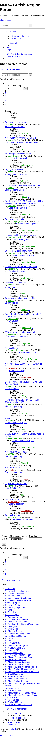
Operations (10, 287)
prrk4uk (11, 404)
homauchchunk (14, 517)
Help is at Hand (12, 499)
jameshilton (13, 319)
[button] (5, 83)
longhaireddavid (15, 237)
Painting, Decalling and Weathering (23, 142)
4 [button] (5, 98)
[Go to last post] (29, 133)
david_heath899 (15, 438)
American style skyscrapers (17, 122)
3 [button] (5, 95)
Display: (5, 536)
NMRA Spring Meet (13, 468)
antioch (11, 285)
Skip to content (6, 20)
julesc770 (12, 206)
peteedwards (13, 156)
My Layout (13, 321)
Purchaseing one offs (14, 219)
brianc (10, 486)
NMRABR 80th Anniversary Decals (20, 138)
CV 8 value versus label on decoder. (21, 332)
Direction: (6, 539)
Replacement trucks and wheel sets (20, 235)
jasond (11, 420)
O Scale (8, 418)
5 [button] (5, 100)
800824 (11, 454)
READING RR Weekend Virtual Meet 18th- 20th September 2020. (24, 401)
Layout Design (11, 303)
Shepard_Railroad (16, 350)
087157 (11, 172)
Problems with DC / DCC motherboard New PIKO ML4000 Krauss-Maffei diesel (24, 202)
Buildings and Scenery (15, 127)
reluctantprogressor (16, 221)
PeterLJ (11, 470)
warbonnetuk (13, 269)
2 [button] (5, 93)
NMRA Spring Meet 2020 (16, 452)
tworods (11, 124)
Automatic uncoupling (14, 515)
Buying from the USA (14, 169)
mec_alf (11, 140)
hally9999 (12, 334)
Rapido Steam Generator (16, 484)
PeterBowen (13, 368)
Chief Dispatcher (16, 504)
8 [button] (5, 104)
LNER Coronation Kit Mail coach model (22, 185)
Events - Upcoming (17, 271)
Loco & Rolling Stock (18, 158)
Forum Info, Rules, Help (17, 337)
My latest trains (11, 348)
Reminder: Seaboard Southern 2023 (21, 267)
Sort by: (25, 536)
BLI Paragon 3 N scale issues (18, 154)
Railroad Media (12, 389)
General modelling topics (16, 174)
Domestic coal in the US (15, 282)
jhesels (11, 188)
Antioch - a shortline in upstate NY (20, 298)
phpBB (14, 729)
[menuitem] (19, 36)
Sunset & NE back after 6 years (19, 251)
